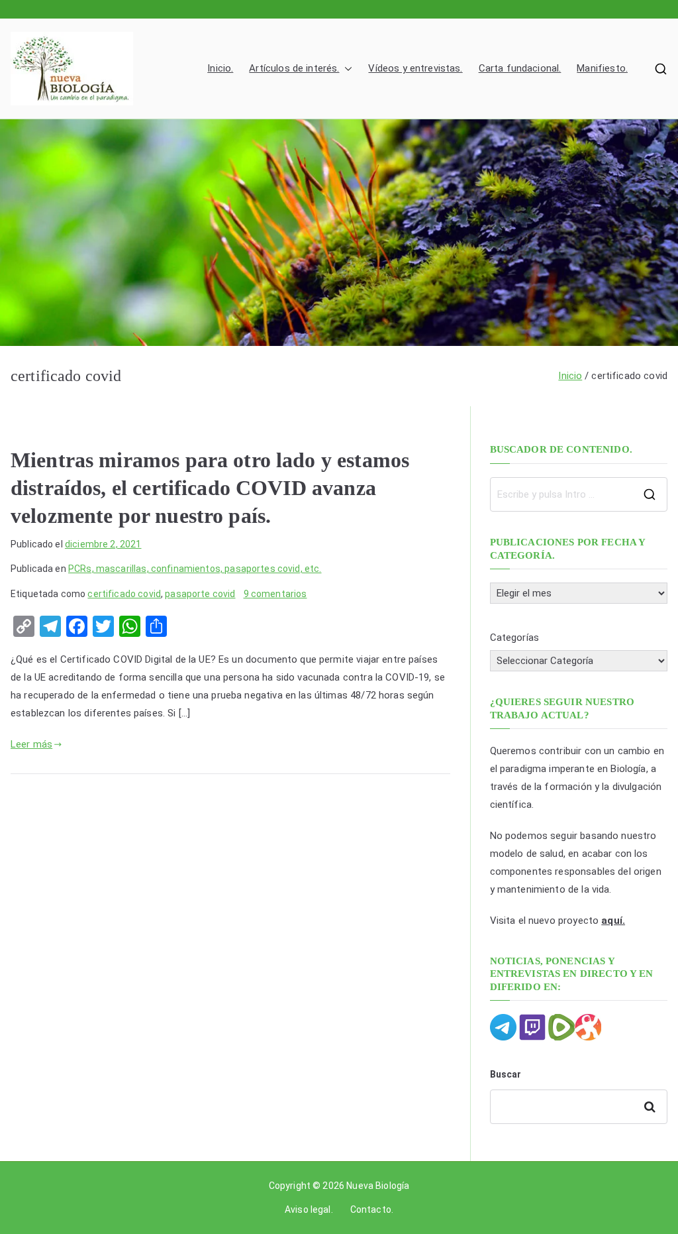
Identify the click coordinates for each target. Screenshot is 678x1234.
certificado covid (124, 594)
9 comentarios (275, 594)
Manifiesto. (602, 68)
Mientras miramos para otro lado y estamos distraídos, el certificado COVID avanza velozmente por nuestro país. (210, 488)
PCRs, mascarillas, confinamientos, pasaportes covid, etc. (195, 568)
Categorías (515, 638)
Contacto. (371, 1209)
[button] (345, 69)
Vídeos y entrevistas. (415, 68)
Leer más (31, 744)
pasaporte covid (200, 594)
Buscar (506, 1074)
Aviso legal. (309, 1209)
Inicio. (220, 68)
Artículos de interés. (294, 68)
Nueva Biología (377, 1185)
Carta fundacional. (520, 68)
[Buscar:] (579, 494)
